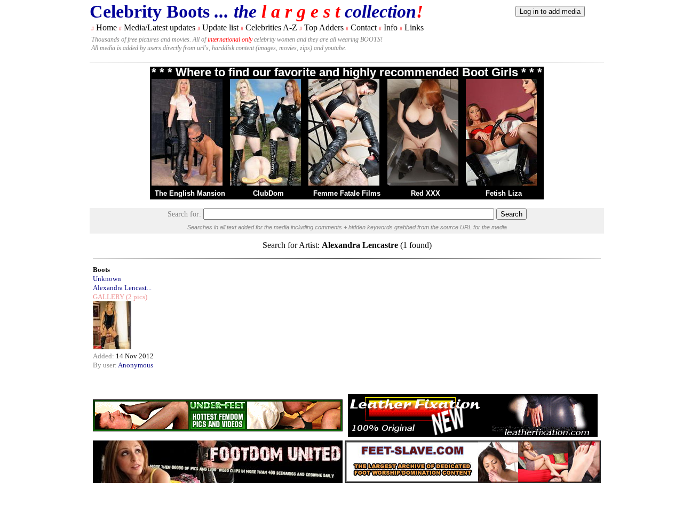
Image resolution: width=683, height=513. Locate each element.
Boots (101, 270)
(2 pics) (135, 297)
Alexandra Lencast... (122, 288)
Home (106, 27)
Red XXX (425, 193)
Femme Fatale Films (346, 193)
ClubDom (268, 193)
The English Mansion (190, 193)
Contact (364, 27)
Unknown (107, 279)
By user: (105, 365)
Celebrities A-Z (271, 27)
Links (414, 27)
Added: (104, 356)
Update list (220, 27)
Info (391, 27)
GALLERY (108, 297)
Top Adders (324, 27)
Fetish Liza (504, 193)
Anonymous (135, 365)
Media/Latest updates (159, 27)
